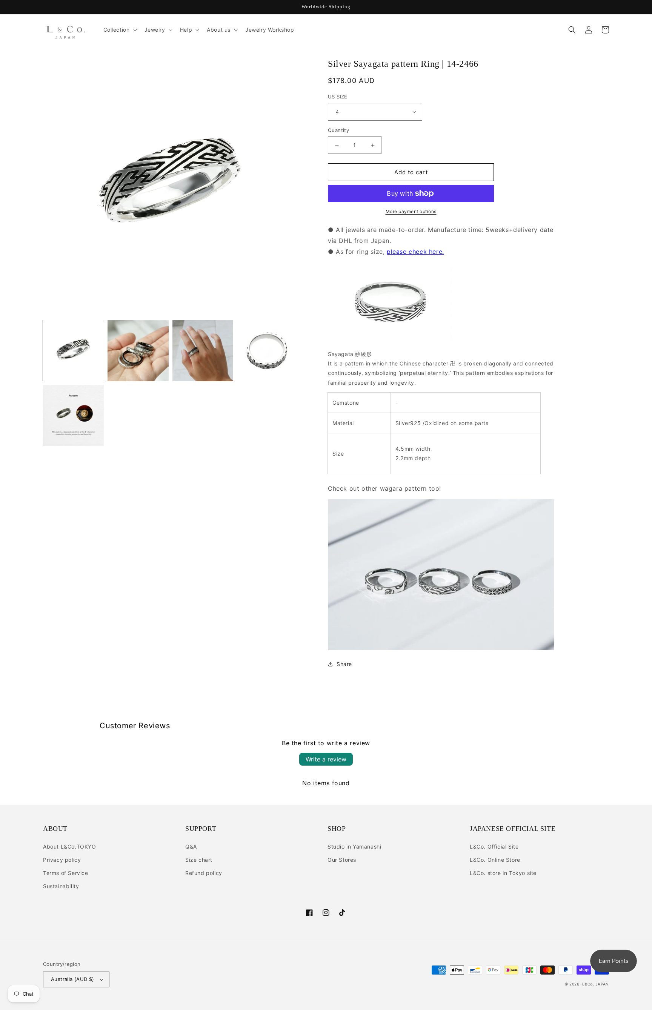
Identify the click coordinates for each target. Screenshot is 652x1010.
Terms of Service (65, 873)
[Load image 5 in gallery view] (73, 415)
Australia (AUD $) (72, 979)
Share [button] (344, 664)
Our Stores (342, 860)
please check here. (415, 251)
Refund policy (203, 873)
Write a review (326, 759)
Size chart (198, 860)
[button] (119, 30)
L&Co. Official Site (494, 846)
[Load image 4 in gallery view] (267, 350)
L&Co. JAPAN (595, 984)
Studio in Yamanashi (354, 846)
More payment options (411, 211)
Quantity (338, 130)
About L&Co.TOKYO (69, 846)
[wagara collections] (441, 648)
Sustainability (61, 886)
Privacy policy (62, 860)
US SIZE (338, 97)
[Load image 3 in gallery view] (202, 350)
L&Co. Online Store (495, 860)
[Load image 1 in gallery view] (73, 350)
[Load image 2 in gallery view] (138, 350)
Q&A (191, 846)
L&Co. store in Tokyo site (503, 873)
